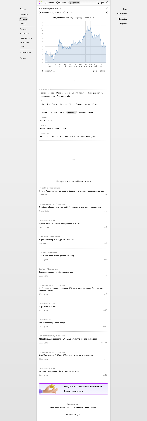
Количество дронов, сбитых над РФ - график (59, 371)
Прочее (93, 407)
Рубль (42, 128)
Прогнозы (24, 15)
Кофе (94, 104)
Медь (71, 104)
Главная (23, 9)
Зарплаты (50, 137)
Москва (51, 93)
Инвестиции (24, 34)
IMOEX (42, 120)
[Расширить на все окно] (106, 12)
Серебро (63, 104)
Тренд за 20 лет (98, 71)
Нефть (42, 104)
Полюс (91, 112)
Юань (64, 128)
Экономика (24, 42)
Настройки (122, 19)
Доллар (50, 128)
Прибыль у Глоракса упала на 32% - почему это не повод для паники (70, 207)
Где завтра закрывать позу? (52, 323)
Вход (125, 9)
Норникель (71, 112)
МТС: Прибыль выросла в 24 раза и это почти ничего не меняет (68, 339)
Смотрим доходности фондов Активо (56, 272)
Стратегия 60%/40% (48, 307)
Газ (48, 104)
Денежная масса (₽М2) (65, 137)
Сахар (87, 104)
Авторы (23, 58)
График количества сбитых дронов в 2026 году (60, 223)
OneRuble (42, 269)
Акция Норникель (49, 8)
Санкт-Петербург (78, 93)
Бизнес (22, 47)
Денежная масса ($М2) (86, 137)
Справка (123, 24)
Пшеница (79, 104)
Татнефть (82, 112)
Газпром (53, 112)
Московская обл (63, 93)
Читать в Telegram (73, 415)
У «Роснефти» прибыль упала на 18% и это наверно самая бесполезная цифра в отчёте (71, 289)
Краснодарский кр (47, 96)
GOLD (41, 220)
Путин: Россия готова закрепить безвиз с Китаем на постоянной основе (71, 191)
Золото (55, 104)
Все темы (23, 29)
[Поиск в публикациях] (97, 2)
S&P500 (50, 120)
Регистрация (122, 14)
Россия (43, 93)
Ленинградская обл (95, 93)
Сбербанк (44, 112)
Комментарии (25, 52)
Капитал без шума (46, 204)
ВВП (41, 137)
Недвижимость (26, 38)
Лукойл (62, 112)
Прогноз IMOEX (48, 71)
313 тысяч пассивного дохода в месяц (56, 256)
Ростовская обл (63, 96)
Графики (23, 19)
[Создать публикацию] (102, 2)
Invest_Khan (43, 188)
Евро (57, 128)
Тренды (23, 24)
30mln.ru (42, 253)
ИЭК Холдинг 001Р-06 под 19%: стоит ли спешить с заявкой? (66, 355)
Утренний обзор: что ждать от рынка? (56, 240)
